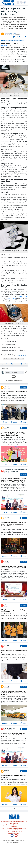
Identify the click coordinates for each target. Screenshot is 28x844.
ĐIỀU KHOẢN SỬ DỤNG (9, 840)
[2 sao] (20, 355)
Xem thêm (14, 808)
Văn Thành (6, 645)
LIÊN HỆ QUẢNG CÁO (15, 842)
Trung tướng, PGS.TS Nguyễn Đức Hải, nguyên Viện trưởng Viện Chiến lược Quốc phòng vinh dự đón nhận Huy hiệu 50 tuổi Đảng (14, 434)
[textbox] (13, 372)
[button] (23, 422)
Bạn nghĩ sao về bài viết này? (8, 355)
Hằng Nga (6, 561)
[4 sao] (24, 355)
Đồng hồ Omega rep (11, 298)
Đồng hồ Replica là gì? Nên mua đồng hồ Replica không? (14, 358)
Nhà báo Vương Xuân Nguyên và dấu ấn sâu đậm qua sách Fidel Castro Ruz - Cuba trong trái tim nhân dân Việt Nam (13, 524)
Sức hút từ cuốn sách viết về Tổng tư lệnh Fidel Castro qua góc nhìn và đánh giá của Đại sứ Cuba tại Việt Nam (13, 735)
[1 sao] (18, 355)
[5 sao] (26, 355)
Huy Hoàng (13, 33)
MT (5, 604)
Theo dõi (23, 387)
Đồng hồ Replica (5, 46)
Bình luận (5, 368)
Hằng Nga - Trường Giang (9, 728)
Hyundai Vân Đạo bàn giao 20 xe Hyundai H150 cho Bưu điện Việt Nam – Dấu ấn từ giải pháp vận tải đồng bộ (13, 693)
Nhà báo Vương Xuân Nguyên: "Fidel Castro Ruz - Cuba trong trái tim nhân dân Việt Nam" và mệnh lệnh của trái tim (13, 568)
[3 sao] (22, 355)
